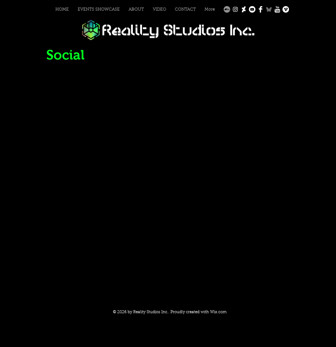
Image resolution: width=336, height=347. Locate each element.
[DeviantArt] (243, 9)
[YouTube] (252, 9)
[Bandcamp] (227, 9)
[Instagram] (235, 9)
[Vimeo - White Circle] (285, 9)
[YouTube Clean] (277, 9)
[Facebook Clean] (260, 9)
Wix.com (218, 312)
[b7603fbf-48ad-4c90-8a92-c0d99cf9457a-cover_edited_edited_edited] (269, 9)
